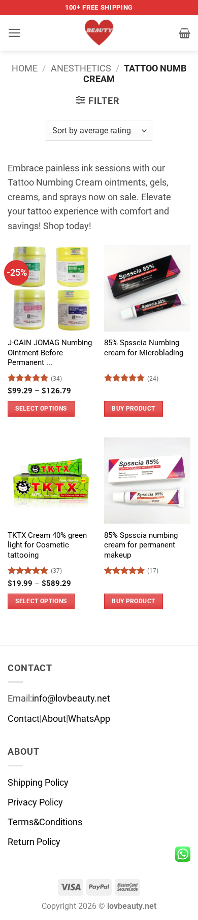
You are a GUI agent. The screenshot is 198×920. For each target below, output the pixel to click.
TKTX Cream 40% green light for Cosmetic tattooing (47, 545)
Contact (24, 719)
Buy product (133, 408)
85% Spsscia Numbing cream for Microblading (143, 347)
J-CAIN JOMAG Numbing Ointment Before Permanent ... (50, 352)
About (54, 719)
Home (25, 68)
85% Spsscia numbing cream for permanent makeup (141, 545)
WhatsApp (89, 719)
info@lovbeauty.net (71, 698)
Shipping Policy (38, 783)
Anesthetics (81, 68)
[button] (14, 33)
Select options (41, 408)
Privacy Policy (35, 802)
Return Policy (34, 842)
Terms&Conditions (45, 822)
